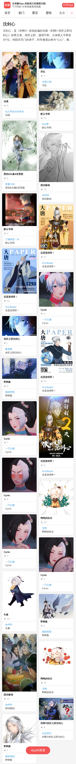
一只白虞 (10, 448)
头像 (7, 628)
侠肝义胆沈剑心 (13, 352)
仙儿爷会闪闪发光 (14, 111)
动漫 (7, 114)
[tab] (21, 13)
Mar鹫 (45, 123)
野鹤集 (8, 395)
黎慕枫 (8, 349)
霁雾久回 (10, 184)
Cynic (8, 451)
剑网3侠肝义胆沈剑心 (53, 736)
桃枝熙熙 (10, 391)
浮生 (44, 85)
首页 (7, 13)
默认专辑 (46, 127)
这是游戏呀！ (49, 266)
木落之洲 (46, 81)
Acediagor (47, 262)
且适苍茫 (46, 733)
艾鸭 (44, 688)
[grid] (39, 407)
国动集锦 (46, 198)
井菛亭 (45, 195)
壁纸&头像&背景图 (15, 187)
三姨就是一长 (12, 239)
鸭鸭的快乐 (48, 692)
